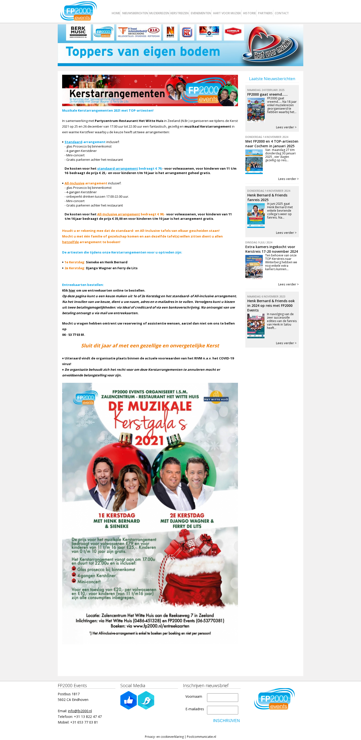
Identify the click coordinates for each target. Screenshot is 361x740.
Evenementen (201, 13)
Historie (249, 13)
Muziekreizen (159, 13)
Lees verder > (286, 127)
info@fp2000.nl (80, 711)
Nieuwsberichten (135, 13)
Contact (282, 13)
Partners (265, 13)
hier (72, 290)
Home (116, 13)
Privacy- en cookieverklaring (164, 737)
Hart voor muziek (227, 13)
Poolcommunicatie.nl (201, 737)
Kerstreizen (179, 13)
